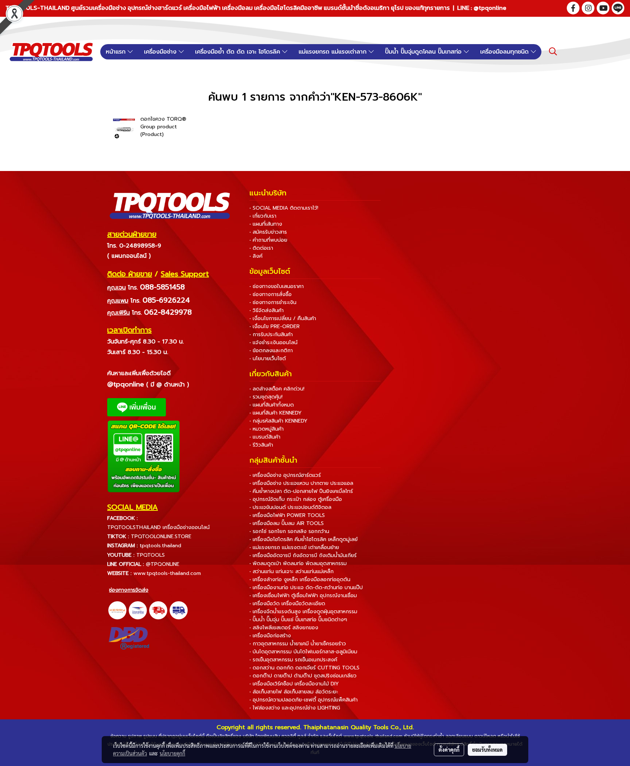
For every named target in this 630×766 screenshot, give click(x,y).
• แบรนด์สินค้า (264, 437)
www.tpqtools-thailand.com (167, 573)
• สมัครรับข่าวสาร (268, 232)
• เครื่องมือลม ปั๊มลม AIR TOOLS (286, 523)
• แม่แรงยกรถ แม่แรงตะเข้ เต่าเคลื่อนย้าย (294, 547)
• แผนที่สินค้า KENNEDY (275, 413)
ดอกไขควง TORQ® (163, 119)
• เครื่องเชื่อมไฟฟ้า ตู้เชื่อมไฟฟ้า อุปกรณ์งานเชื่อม (303, 595)
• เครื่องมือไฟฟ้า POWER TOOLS (287, 515)
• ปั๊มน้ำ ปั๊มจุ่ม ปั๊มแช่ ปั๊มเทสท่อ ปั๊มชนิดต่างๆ (298, 619)
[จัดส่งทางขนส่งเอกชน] (178, 610)
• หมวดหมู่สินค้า (266, 429)
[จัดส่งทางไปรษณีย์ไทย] (138, 610)
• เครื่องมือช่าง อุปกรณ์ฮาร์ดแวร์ (285, 475)
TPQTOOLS (150, 555)
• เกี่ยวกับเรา (262, 216)
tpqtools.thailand (160, 545)
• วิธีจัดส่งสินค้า (266, 310)
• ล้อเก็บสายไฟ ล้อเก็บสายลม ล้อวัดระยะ (293, 692)
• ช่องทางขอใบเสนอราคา (276, 286)
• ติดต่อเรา (261, 248)
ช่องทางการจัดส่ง (128, 590)
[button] (553, 51)
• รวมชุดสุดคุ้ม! (266, 397)
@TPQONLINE (162, 564)
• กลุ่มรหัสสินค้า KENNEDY (278, 421)
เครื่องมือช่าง (161, 51)
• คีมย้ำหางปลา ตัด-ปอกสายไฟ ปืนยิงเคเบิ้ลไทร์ (301, 491)
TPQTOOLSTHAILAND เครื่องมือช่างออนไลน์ (158, 527)
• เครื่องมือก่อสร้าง (270, 635)
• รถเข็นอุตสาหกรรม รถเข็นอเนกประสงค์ (293, 660)
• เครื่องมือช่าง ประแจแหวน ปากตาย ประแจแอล (301, 483)
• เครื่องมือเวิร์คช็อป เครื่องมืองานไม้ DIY (294, 684)
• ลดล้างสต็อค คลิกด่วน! (276, 389)
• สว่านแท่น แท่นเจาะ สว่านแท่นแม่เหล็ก (291, 571)
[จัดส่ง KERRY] (117, 610)
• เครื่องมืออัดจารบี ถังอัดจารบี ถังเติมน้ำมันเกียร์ (303, 555)
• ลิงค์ (255, 256)
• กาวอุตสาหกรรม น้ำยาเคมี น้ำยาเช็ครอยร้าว (297, 644)
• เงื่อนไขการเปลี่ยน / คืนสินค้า (282, 318)
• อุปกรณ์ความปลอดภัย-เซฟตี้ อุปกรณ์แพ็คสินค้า (303, 700)
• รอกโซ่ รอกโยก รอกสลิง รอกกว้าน (289, 531)
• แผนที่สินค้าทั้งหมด (271, 405)
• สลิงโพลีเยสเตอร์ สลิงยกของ (283, 627)
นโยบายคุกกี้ (172, 753)
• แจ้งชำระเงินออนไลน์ (273, 342)
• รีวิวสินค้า (261, 445)
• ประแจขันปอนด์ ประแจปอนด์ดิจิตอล (290, 507)
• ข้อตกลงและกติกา (271, 350)
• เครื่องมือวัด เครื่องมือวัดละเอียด (287, 603)
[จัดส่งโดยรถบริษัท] (158, 610)
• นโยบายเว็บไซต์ (267, 358)
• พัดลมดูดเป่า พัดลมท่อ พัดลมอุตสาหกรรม (298, 563)
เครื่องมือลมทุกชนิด (505, 51)
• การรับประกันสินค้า (271, 334)
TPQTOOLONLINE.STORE (161, 536)
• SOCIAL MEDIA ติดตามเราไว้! (283, 208)
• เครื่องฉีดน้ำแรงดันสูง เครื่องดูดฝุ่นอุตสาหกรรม (303, 611)
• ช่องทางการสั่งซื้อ (270, 294)
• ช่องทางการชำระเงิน (272, 302)
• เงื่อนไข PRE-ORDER (274, 326)
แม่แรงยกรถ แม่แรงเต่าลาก (334, 51)
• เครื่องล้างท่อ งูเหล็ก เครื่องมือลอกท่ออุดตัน (299, 579)
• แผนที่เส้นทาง (265, 224)
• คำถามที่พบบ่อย (268, 240)
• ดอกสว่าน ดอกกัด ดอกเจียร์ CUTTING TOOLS (304, 668)
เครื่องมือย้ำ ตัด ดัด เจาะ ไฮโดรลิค (238, 51)
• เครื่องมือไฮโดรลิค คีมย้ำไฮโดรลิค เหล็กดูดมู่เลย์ (303, 539)
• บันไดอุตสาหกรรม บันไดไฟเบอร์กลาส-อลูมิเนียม (303, 652)
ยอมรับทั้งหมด (487, 749)
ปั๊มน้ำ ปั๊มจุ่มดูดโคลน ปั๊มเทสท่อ (424, 51)
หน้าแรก (117, 51)
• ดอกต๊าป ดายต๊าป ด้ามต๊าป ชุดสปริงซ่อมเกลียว (303, 676)
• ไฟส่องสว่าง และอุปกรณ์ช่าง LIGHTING (294, 708)
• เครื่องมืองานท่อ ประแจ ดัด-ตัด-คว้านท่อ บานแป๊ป (306, 587)
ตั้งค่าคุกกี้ (449, 749)
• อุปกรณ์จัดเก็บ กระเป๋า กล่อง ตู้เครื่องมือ (295, 499)
